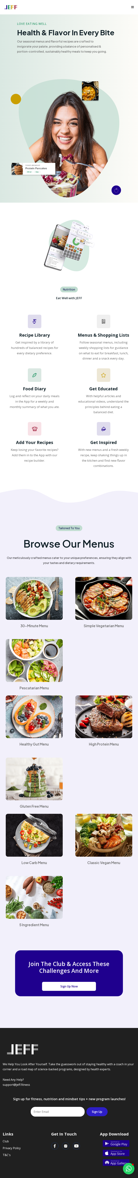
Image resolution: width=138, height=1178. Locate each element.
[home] (11, 7)
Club (6, 1141)
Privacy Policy (12, 1148)
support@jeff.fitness (16, 1085)
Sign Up (97, 1112)
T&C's (7, 1155)
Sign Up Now (69, 986)
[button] (132, 7)
